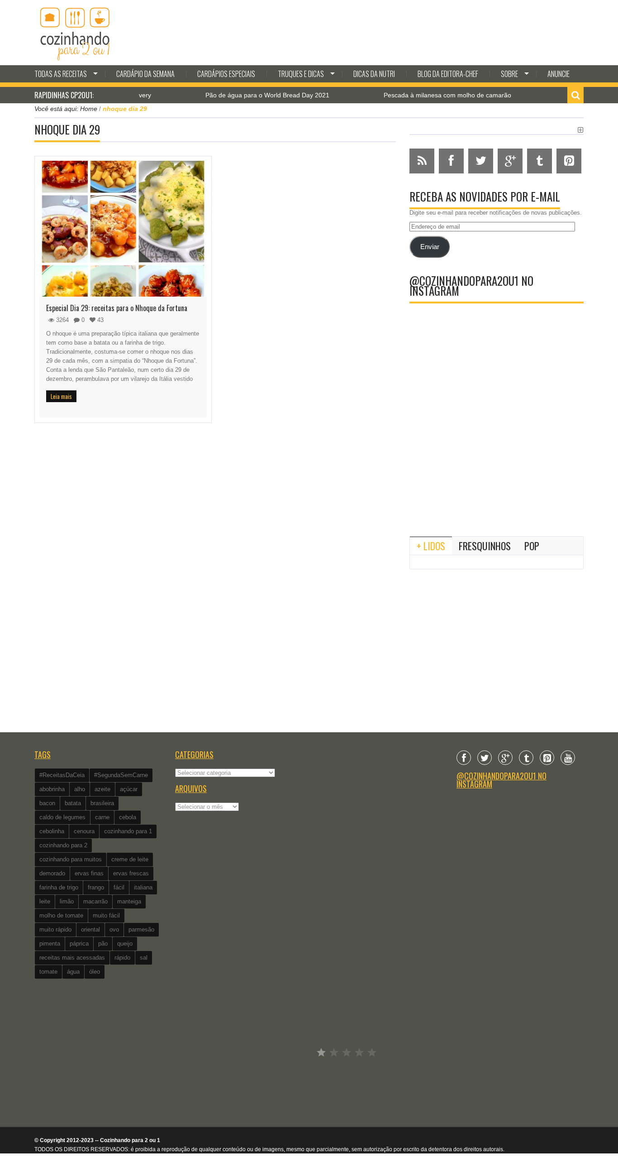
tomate (48, 971)
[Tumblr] (526, 757)
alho (79, 789)
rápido (122, 957)
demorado (52, 873)
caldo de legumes (62, 817)
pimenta (49, 943)
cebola (127, 817)
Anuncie (558, 73)
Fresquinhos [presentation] (485, 545)
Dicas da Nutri (374, 73)
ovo (114, 929)
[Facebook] (463, 757)
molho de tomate (61, 915)
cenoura (84, 831)
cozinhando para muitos (70, 859)
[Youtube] (568, 757)
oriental (90, 929)
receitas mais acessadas (72, 957)
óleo (94, 971)
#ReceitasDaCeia (62, 775)
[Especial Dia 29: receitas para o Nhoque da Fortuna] (123, 229)
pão (103, 943)
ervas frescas (131, 873)
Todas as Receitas (60, 73)
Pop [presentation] (531, 545)
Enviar (429, 246)
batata (73, 803)
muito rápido (55, 929)
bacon (47, 803)
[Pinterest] (547, 757)
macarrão (95, 901)
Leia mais (61, 396)
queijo (125, 943)
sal (143, 957)
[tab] (431, 546)
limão (67, 901)
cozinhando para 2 (63, 845)
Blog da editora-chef (448, 73)
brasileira (102, 803)
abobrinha (52, 789)
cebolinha (51, 831)
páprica (79, 943)
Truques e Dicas (301, 73)
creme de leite (129, 859)
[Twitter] (484, 757)
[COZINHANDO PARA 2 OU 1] (75, 32)
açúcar (129, 789)
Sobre (509, 73)
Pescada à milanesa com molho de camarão (426, 95)
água (73, 971)
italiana (143, 887)
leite (44, 901)
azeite (102, 789)
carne (102, 817)
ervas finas (89, 873)
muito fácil (106, 915)
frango (96, 887)
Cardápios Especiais (226, 73)
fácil (119, 887)
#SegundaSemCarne (121, 775)
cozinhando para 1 (128, 831)
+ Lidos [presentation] (431, 545)
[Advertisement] (496, 454)
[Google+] (505, 757)
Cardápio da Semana (145, 73)
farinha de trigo (58, 887)
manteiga (129, 901)
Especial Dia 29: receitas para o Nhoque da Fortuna (116, 308)
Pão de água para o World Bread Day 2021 (246, 95)
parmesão (141, 929)
